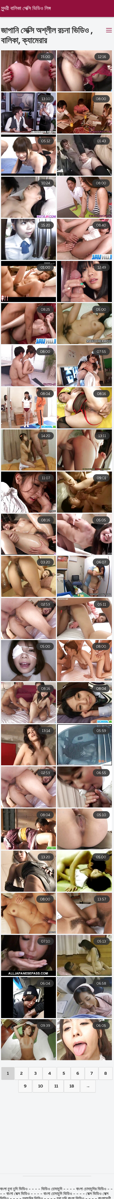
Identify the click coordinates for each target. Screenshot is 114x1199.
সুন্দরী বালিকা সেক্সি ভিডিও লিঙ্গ (26, 8)
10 (40, 1086)
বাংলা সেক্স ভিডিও (18, 1194)
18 (71, 1086)
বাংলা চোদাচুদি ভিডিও (58, 1194)
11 (56, 1086)
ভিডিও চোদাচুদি (52, 1189)
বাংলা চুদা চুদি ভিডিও (14, 1189)
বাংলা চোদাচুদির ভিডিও (91, 1189)
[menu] (109, 30)
